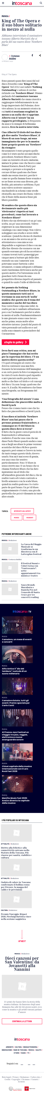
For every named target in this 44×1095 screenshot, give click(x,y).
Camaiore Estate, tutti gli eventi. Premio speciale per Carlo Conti (16, 703)
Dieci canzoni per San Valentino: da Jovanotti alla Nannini (22, 964)
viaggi (24, 1053)
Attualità (5, 844)
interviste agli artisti (22, 511)
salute (39, 1050)
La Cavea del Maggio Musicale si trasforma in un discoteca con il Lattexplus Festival (31, 549)
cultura (19, 1047)
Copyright (16, 1079)
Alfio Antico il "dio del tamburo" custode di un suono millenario (14, 671)
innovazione (7, 1050)
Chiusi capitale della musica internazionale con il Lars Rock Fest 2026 (17, 769)
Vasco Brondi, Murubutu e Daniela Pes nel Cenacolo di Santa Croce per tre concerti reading (30, 590)
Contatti (34, 1079)
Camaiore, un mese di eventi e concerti (17, 640)
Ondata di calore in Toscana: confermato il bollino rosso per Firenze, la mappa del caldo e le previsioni (16, 886)
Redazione (13, 540)
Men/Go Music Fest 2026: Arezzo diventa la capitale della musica (15, 800)
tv (28, 1053)
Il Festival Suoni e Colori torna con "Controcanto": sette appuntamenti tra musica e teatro (30, 569)
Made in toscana (20, 1050)
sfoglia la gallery (14, 342)
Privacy (16, 1077)
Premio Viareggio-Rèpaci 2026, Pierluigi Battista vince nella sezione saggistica (16, 916)
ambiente (10, 1047)
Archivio (21, 1082)
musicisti (29, 517)
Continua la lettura (22, 1021)
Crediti (7, 1079)
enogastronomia (30, 1047)
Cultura (4, 910)
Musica (5, 16)
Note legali (6, 1077)
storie (17, 1053)
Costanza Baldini (14, 57)
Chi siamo (26, 1079)
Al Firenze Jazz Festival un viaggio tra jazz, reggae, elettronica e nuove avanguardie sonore (15, 736)
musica (16, 517)
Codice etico (35, 1077)
